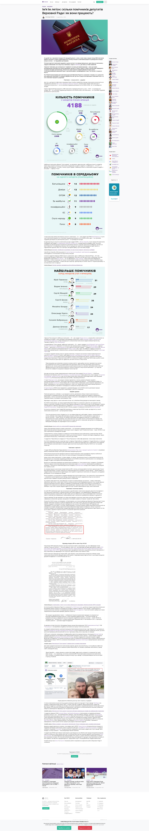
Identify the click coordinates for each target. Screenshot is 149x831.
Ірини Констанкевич (91, 727)
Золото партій (78, 805)
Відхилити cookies (85, 828)
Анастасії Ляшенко (79, 720)
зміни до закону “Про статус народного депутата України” (82, 450)
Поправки (77, 812)
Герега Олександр (114, 77)
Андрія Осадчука (53, 355)
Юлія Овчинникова (51, 346)
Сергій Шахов (94, 347)
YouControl (56, 382)
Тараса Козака (49, 388)
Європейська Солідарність (115, 162)
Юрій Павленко (96, 236)
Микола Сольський (95, 407)
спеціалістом (47, 377)
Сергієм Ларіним (70, 252)
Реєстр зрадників (72, 2)
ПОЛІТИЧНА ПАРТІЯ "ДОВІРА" (115, 171)
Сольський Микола (114, 132)
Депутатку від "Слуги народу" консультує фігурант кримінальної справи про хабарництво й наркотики (78, 711)
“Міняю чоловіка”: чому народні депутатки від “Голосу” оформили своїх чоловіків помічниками (76, 724)
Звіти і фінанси (67, 803)
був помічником (48, 720)
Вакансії (88, 805)
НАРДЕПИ (49, 6)
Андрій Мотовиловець (50, 407)
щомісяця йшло (79, 465)
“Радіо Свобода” (79, 258)
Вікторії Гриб (97, 634)
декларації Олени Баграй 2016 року (64, 637)
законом (77, 64)
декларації (99, 714)
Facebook (100, 801)
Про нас (51, 2)
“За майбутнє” (82, 727)
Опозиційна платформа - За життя (115, 167)
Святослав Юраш (99, 344)
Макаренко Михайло (114, 103)
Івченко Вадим (115, 91)
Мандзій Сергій (115, 108)
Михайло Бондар (92, 346)
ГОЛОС (113, 158)
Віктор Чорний (84, 242)
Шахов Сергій (115, 137)
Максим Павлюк (87, 373)
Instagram (100, 803)
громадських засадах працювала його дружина (61, 630)
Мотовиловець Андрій (115, 114)
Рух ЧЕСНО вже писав (76, 607)
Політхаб (79, 2)
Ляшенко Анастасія (114, 100)
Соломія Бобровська (61, 347)
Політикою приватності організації (96, 824)
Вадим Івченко (84, 338)
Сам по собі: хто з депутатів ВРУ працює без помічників (67, 426)
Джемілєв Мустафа (114, 85)
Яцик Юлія (114, 146)
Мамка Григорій (115, 105)
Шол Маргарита (115, 140)
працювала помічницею (81, 639)
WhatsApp (100, 805)
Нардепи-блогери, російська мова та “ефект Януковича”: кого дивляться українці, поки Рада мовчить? (74, 783)
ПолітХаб (77, 803)
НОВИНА (88, 780)
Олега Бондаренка (78, 610)
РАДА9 (44, 6)
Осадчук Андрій (115, 120)
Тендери (88, 807)
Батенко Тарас (115, 62)
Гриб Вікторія (115, 82)
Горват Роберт (115, 79)
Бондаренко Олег (114, 71)
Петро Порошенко (78, 405)
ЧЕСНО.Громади (79, 808)
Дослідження (64, 2)
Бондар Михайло (114, 74)
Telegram (100, 807)
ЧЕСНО (46, 798)
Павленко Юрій (115, 123)
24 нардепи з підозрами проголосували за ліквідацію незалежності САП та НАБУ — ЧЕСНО (50, 783)
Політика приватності (67, 809)
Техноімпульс (48, 626)
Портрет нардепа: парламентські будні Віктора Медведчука (67, 265)
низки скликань (66, 716)
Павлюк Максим (115, 126)
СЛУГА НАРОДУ (115, 174)
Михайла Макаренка (74, 713)
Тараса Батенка (83, 726)
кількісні (62, 740)
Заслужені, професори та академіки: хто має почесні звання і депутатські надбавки (73, 249)
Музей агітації (78, 807)
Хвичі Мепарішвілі (60, 342)
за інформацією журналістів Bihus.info (67, 243)
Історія (65, 805)
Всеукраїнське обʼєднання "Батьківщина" (115, 155)
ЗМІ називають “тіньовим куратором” (71, 375)
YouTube (100, 808)
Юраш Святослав (114, 143)
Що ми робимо (78, 798)
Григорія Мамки (63, 713)
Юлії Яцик (96, 703)
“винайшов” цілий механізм (82, 252)
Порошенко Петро (114, 129)
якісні (56, 740)
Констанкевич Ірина (115, 97)
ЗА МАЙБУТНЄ (115, 164)
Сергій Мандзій (91, 344)
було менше (60, 258)
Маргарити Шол (53, 380)
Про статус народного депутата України (67, 83)
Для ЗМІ (88, 801)
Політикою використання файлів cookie (74, 824)
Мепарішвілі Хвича (115, 111)
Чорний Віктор (115, 134)
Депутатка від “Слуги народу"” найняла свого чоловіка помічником (69, 643)
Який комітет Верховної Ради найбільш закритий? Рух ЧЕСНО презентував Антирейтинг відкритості (95, 783)
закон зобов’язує (82, 464)
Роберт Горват (72, 348)
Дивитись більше (60, 764)
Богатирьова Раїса (115, 68)
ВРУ (43, 780)
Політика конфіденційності (68, 812)
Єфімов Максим (115, 88)
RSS (87, 803)
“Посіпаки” (58, 729)
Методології (67, 807)
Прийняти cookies (64, 828)
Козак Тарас (114, 94)
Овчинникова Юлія (115, 117)
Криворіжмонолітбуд (92, 625)
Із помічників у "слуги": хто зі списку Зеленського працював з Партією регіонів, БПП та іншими (76, 604)
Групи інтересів (79, 810)
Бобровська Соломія (114, 65)
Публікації (57, 2)
